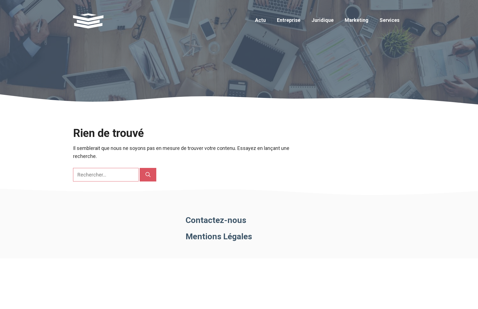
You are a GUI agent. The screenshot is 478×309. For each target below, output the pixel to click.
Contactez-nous (216, 220)
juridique (322, 20)
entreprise (288, 20)
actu (260, 20)
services (389, 20)
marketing (356, 20)
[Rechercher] (148, 174)
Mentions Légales (219, 236)
